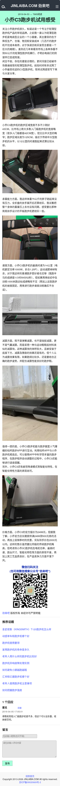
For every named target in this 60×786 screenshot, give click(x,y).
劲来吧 (6, 613)
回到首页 (30, 776)
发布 (7, 763)
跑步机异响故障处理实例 (15, 663)
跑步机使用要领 (11, 643)
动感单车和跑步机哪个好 (15, 636)
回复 (20, 707)
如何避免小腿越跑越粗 (14, 670)
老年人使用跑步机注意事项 (17, 683)
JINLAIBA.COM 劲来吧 (30, 5)
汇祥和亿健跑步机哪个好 (15, 676)
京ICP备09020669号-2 (30, 782)
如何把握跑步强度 (12, 690)
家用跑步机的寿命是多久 (15, 649)
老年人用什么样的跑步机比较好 (19, 656)
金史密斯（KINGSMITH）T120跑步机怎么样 (26, 629)
